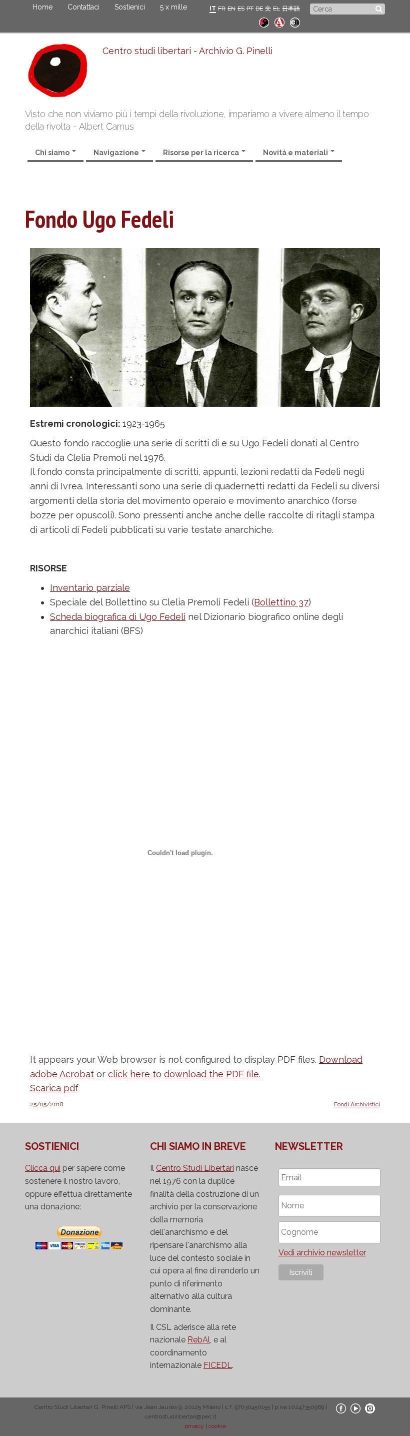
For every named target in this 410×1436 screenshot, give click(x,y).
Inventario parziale (90, 587)
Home (42, 7)
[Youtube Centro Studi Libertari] (355, 1407)
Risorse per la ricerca (201, 153)
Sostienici (129, 7)
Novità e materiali (296, 153)
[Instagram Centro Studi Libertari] (370, 1407)
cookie (217, 1425)
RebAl (199, 1339)
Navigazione (117, 153)
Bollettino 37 (281, 602)
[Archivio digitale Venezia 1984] (279, 21)
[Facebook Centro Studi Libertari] (341, 1407)
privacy (194, 1425)
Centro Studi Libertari (195, 1168)
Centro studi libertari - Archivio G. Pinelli (187, 51)
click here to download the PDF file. (184, 1074)
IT (213, 8)
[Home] (63, 73)
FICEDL (218, 1365)
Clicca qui (42, 1168)
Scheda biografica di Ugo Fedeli (118, 616)
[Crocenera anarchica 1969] (295, 21)
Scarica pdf (54, 1088)
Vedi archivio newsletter (322, 1252)
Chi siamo (53, 153)
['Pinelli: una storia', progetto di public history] (264, 21)
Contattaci (84, 7)
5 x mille (173, 7)
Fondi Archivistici (357, 1104)
